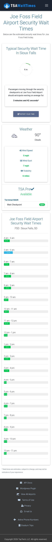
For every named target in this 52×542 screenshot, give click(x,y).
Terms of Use (28, 500)
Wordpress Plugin (28, 488)
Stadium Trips (26, 525)
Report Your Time (27, 114)
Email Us (28, 511)
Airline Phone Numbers (27, 519)
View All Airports (27, 494)
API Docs (27, 482)
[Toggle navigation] (46, 5)
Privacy (27, 505)
